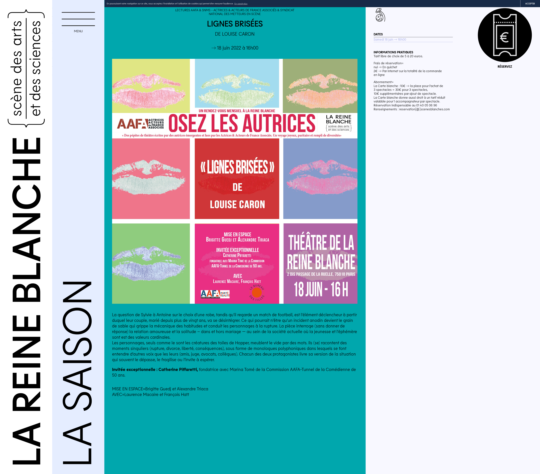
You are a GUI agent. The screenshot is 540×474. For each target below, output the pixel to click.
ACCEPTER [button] (530, 3)
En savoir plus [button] (240, 3)
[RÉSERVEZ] (505, 35)
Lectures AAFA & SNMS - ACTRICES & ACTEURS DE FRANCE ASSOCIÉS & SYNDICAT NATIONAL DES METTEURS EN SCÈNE (234, 12)
